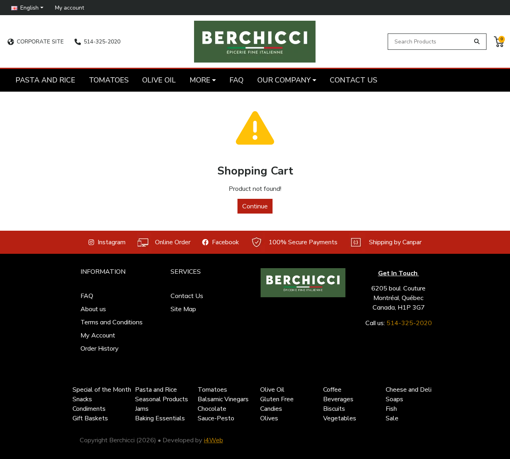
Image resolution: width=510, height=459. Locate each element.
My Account (97, 335)
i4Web (213, 440)
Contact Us (187, 296)
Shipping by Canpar (395, 242)
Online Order (172, 242)
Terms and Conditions (111, 322)
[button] (27, 7)
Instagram (112, 242)
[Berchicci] (303, 282)
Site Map (183, 309)
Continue (255, 206)
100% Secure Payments (303, 242)
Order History (99, 348)
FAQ (86, 296)
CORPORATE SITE (40, 41)
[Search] (477, 41)
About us (93, 309)
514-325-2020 (102, 41)
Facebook (225, 242)
